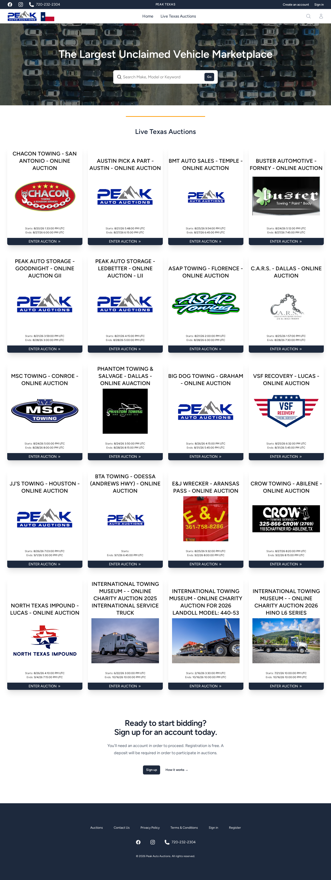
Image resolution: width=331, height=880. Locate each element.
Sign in (319, 5)
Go (209, 77)
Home (147, 16)
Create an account (296, 5)
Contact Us (122, 828)
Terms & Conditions (184, 828)
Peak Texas (166, 4)
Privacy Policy (150, 828)
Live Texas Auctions (178, 16)
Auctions (96, 828)
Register (235, 828)
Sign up (151, 770)
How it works (177, 770)
